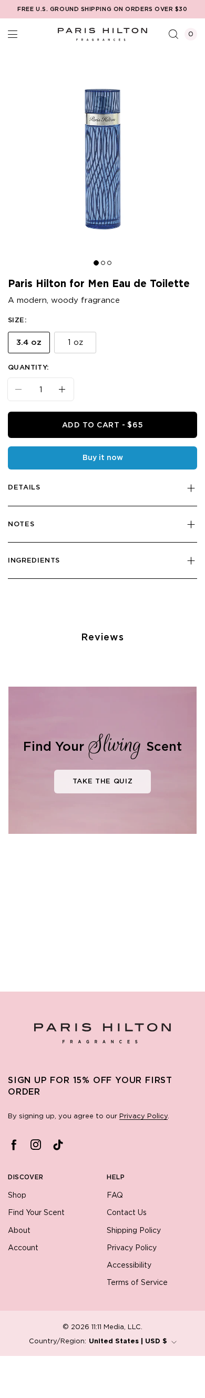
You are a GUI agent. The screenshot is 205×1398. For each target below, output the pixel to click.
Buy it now (103, 458)
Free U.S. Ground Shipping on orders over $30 (102, 9)
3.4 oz (29, 342)
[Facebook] (13, 1144)
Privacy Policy (143, 1116)
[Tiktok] (58, 1144)
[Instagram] (36, 1144)
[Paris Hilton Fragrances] (102, 34)
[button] (12, 34)
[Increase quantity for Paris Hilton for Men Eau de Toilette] (66, 389)
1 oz (75, 342)
